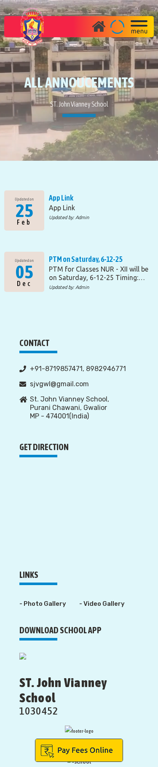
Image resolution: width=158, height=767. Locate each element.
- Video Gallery (102, 604)
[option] (79, 213)
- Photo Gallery (42, 604)
